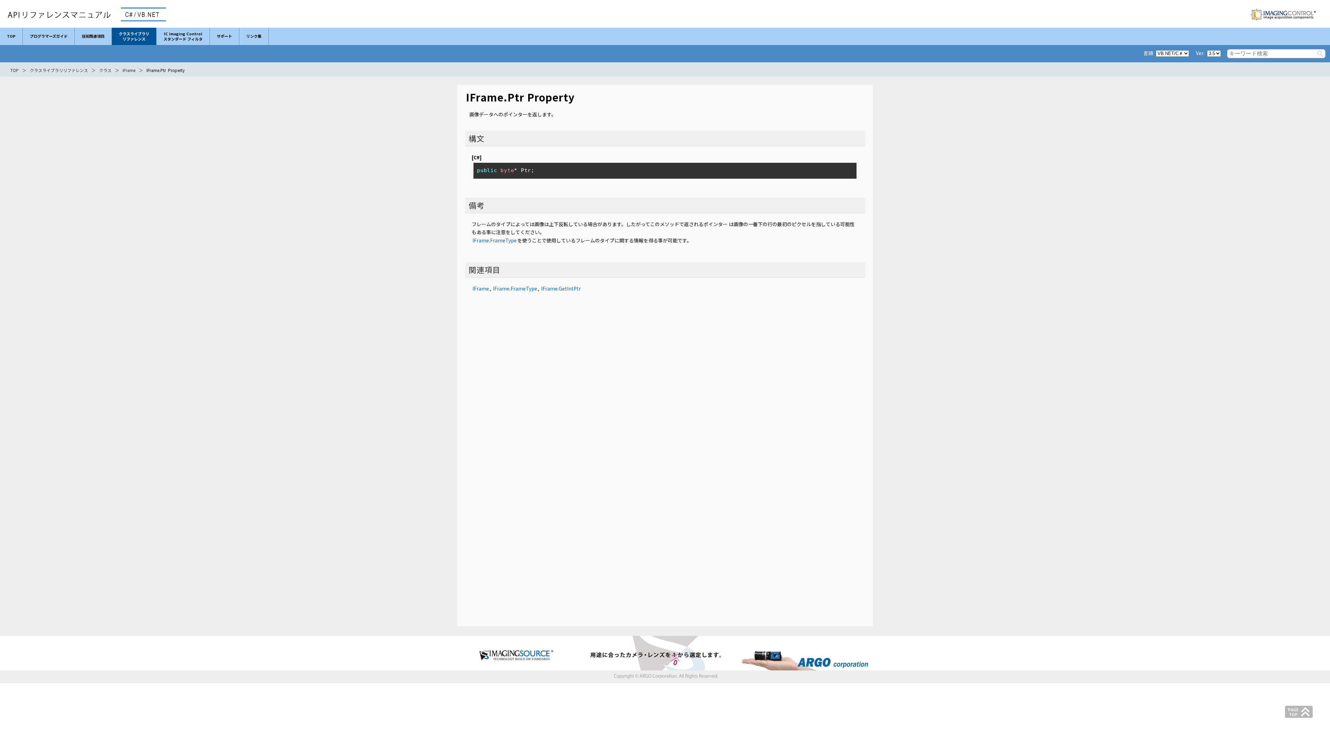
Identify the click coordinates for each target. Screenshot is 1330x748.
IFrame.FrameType (494, 240)
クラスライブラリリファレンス (59, 70)
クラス (105, 70)
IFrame (129, 70)
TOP (14, 70)
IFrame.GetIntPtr (561, 288)
